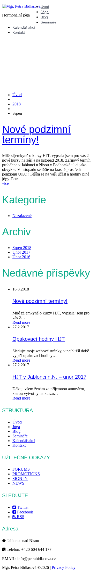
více (5, 183)
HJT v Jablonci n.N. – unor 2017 (49, 377)
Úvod (45, 7)
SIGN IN (20, 478)
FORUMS (21, 469)
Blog (44, 17)
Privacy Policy (64, 567)
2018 (16, 104)
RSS (20, 516)
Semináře (48, 22)
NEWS (18, 483)
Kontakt (18, 32)
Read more (21, 322)
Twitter (22, 507)
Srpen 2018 (21, 247)
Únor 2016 (21, 257)
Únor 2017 (21, 252)
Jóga (45, 12)
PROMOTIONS (26, 474)
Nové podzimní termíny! (36, 134)
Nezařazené (22, 215)
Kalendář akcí (23, 27)
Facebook (24, 512)
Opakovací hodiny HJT (38, 339)
